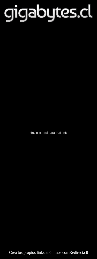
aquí (45, 133)
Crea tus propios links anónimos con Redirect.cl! (48, 252)
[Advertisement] (48, 82)
